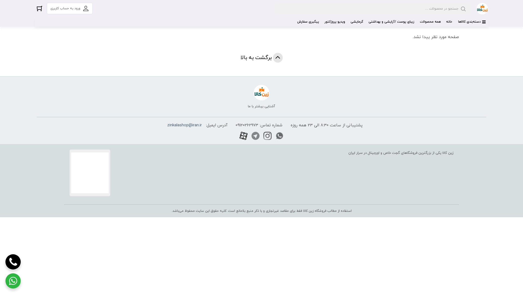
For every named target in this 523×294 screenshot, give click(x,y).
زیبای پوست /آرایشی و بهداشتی (391, 22)
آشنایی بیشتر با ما (261, 106)
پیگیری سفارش (308, 22)
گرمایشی (357, 22)
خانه (449, 22)
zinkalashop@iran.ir (184, 125)
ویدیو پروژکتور (334, 22)
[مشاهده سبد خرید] (39, 8)
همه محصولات (430, 22)
